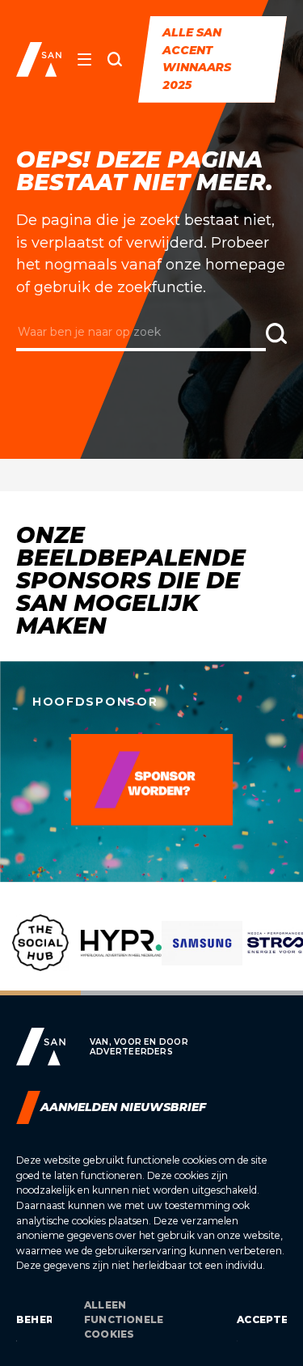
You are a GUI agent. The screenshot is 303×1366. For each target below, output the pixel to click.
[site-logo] (38, 59)
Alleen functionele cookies (124, 1319)
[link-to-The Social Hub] (40, 954)
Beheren (34, 1319)
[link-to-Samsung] (202, 954)
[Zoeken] (114, 59)
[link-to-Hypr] (121, 954)
